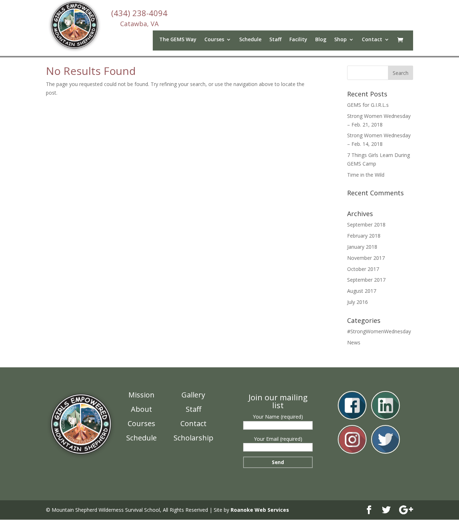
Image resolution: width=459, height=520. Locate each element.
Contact (372, 40)
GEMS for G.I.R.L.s (368, 104)
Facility (298, 40)
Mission (141, 395)
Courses (141, 423)
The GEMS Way (178, 40)
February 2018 (363, 235)
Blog (320, 40)
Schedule (250, 40)
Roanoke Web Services (260, 509)
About (141, 409)
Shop (340, 40)
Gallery (193, 395)
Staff (275, 40)
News (353, 342)
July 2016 (357, 302)
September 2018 (366, 224)
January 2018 (362, 246)
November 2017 (366, 257)
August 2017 (361, 290)
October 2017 (363, 269)
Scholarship (193, 438)
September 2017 (366, 279)
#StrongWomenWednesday (379, 331)
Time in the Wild (365, 174)
